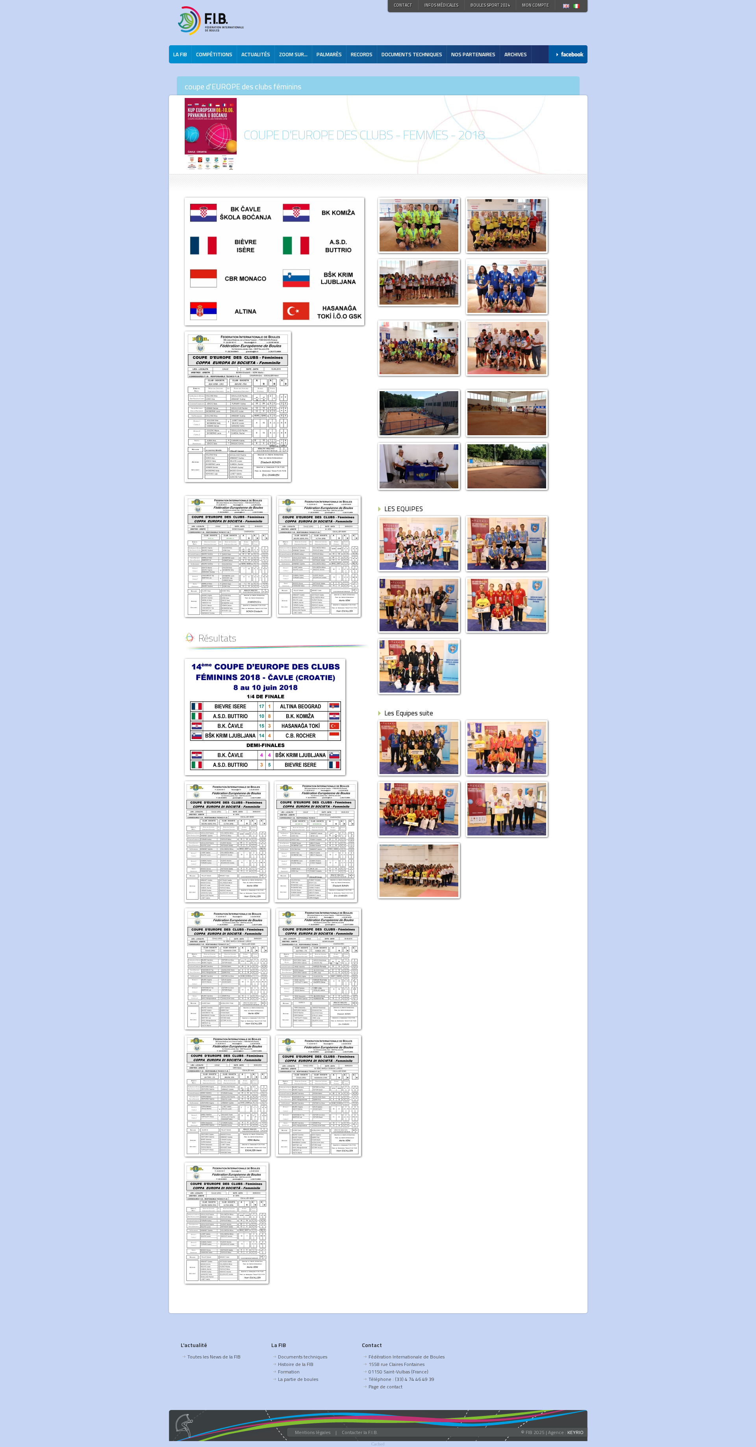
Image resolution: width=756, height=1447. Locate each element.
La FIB (180, 54)
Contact (403, 5)
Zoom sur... (293, 54)
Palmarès (329, 54)
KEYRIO (575, 1432)
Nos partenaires (473, 54)
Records (361, 54)
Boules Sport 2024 (490, 5)
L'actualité (194, 1345)
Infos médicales (441, 5)
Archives (515, 54)
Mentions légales (312, 1432)
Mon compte (535, 5)
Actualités (255, 54)
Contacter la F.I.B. (360, 1432)
